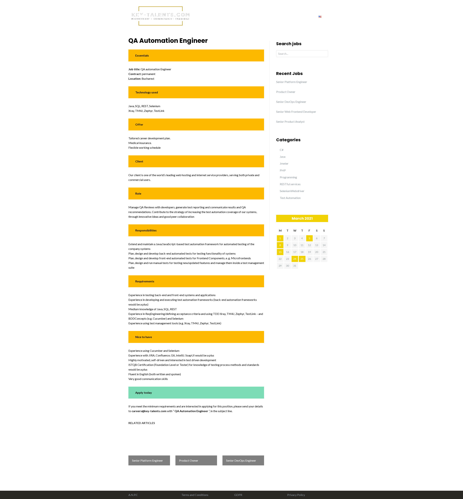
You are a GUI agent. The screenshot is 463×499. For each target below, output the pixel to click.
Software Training (263, 16)
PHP (283, 170)
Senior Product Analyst (290, 121)
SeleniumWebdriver (292, 191)
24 (294, 258)
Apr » (325, 218)
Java (282, 156)
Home (202, 16)
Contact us (304, 16)
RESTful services (290, 184)
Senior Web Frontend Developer (296, 111)
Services (238, 16)
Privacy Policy (296, 494)
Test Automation (290, 197)
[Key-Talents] (160, 15)
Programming (288, 177)
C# (281, 149)
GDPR (238, 494)
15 (280, 251)
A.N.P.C (133, 494)
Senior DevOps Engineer (291, 101)
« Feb (279, 218)
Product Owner (285, 91)
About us (219, 16)
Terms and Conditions (194, 494)
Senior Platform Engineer (291, 81)
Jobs (286, 16)
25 (302, 258)
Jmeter (284, 163)
